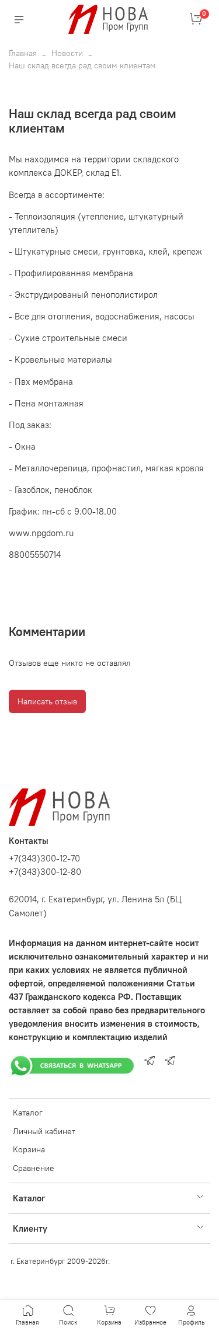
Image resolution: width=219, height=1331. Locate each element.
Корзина (29, 1149)
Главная (23, 53)
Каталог (28, 1112)
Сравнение (33, 1168)
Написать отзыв (47, 701)
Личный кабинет (44, 1131)
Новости (67, 53)
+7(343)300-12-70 (44, 858)
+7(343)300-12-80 (45, 871)
